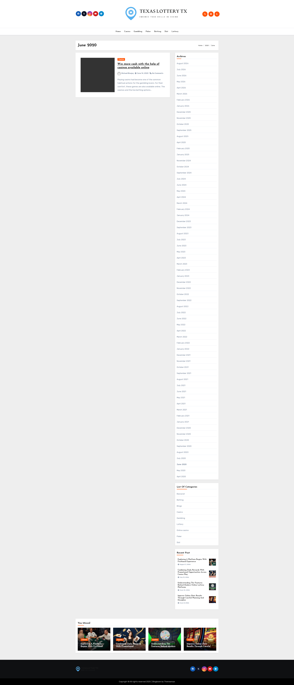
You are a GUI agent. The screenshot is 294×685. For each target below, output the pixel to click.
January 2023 (183, 276)
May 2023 (181, 252)
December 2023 (184, 221)
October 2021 (183, 367)
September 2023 (184, 227)
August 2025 (182, 136)
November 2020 (184, 434)
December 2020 (184, 428)
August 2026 (182, 63)
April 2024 (181, 197)
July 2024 (181, 179)
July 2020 (181, 458)
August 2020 (182, 452)
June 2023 (181, 246)
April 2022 (181, 331)
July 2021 (181, 385)
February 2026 (183, 100)
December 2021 (184, 355)
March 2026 (182, 94)
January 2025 (183, 154)
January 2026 (183, 106)
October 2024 (183, 167)
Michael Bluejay (127, 73)
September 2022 (184, 300)
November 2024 (184, 161)
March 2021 (182, 410)
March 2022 (182, 337)
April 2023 (181, 258)
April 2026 (181, 88)
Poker (148, 31)
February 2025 (183, 148)
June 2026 (182, 76)
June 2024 (182, 185)
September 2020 (184, 446)
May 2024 (181, 191)
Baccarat (181, 494)
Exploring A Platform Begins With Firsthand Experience (92, 646)
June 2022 (182, 319)
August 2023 (182, 233)
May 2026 (181, 82)
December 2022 (184, 282)
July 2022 (181, 312)
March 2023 (182, 264)
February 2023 (183, 270)
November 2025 (184, 118)
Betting (157, 31)
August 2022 (182, 306)
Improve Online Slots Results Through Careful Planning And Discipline (191, 598)
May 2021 (181, 397)
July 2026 (181, 69)
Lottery (175, 31)
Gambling (138, 31)
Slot (166, 31)
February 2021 (183, 416)
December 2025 (184, 112)
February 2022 (183, 343)
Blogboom (157, 682)
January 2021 (183, 422)
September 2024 (184, 173)
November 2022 (184, 288)
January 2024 (183, 215)
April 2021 (181, 404)
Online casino (183, 530)
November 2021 (184, 361)
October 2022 (183, 294)
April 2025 (181, 142)
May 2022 (181, 325)
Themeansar (169, 682)
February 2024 (183, 209)
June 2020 (182, 464)
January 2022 (183, 349)
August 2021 (182, 379)
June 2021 (181, 391)
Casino (127, 31)
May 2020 (181, 470)
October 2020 (183, 440)
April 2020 (181, 476)
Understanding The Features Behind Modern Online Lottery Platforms (191, 585)
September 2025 (184, 130)
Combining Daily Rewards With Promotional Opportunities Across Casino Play (192, 572)
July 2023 (181, 240)
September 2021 (184, 373)
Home (118, 31)
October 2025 (183, 124)
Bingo (179, 506)
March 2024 (182, 203)
